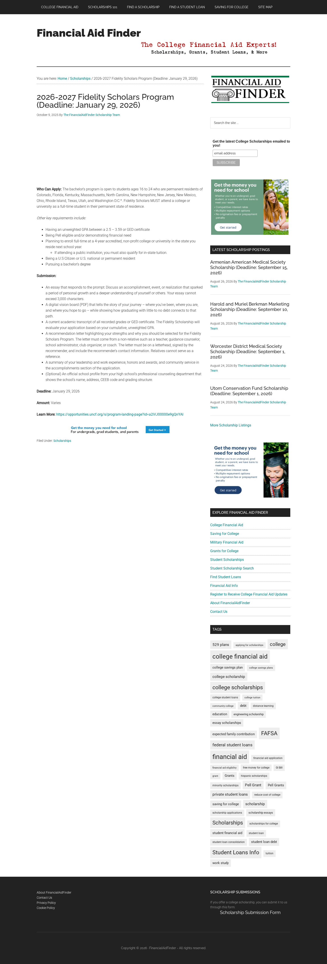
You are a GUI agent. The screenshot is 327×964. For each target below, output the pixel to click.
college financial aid (240, 656)
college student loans (225, 697)
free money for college (256, 767)
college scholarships (237, 687)
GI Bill (279, 767)
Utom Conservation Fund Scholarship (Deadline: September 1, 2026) (249, 391)
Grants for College (224, 551)
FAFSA (269, 733)
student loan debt (264, 842)
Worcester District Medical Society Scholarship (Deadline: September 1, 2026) (247, 352)
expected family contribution (233, 734)
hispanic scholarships (254, 775)
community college (223, 706)
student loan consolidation (228, 842)
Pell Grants (276, 785)
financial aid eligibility (224, 767)
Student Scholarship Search (232, 568)
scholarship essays (260, 812)
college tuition (252, 697)
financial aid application (268, 758)
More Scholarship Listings (230, 425)
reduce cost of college (267, 794)
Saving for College (224, 534)
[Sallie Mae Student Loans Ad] (120, 435)
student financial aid (227, 833)
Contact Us (218, 611)
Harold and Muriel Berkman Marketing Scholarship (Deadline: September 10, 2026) (249, 309)
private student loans (230, 794)
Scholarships (62, 440)
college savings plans (261, 667)
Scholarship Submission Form (250, 912)
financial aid (229, 757)
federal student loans (232, 744)
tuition (269, 853)
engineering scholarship (249, 714)
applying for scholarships (249, 645)
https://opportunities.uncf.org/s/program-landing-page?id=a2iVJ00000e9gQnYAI (119, 414)
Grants (229, 776)
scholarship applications (227, 812)
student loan (256, 833)
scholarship (255, 804)
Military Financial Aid (226, 542)
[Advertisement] (120, 155)
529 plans (220, 644)
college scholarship (228, 676)
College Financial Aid (226, 525)
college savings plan (227, 667)
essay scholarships (226, 723)
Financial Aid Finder (89, 33)
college (278, 644)
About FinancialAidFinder (230, 603)
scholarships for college (263, 823)
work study (220, 863)
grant (215, 776)
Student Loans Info (235, 852)
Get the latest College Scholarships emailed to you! (251, 143)
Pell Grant (253, 785)
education (219, 714)
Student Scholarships (227, 560)
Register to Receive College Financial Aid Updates (248, 594)
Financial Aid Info (224, 586)
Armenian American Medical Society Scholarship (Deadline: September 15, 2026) (249, 267)
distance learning (263, 705)
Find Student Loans (225, 577)
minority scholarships (225, 785)
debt (243, 706)
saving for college (225, 804)
